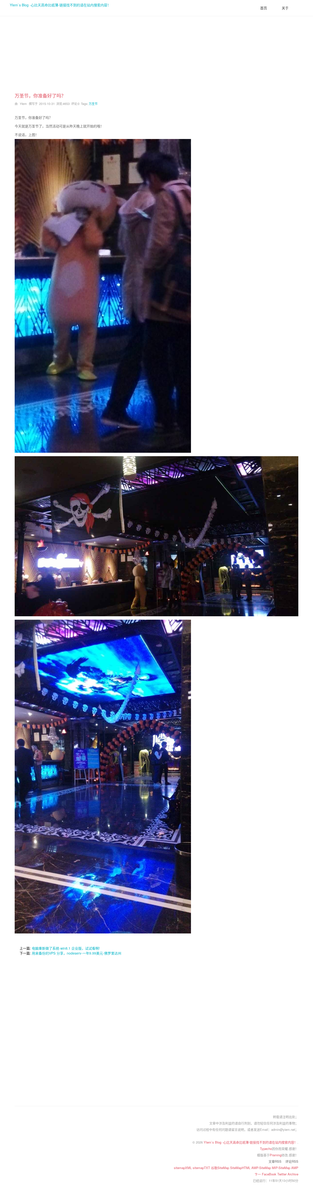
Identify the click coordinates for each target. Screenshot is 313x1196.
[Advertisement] (156, 58)
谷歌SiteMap (220, 1167)
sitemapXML (183, 1167)
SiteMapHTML (240, 1167)
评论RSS (291, 1161)
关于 (285, 7)
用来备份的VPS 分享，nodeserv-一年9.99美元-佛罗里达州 (76, 953)
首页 (263, 7)
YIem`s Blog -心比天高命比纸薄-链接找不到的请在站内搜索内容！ (60, 4)
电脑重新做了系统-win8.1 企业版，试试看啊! (66, 948)
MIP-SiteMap (281, 1167)
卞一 (258, 1174)
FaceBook (269, 1174)
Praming (275, 1155)
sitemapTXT (202, 1167)
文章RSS (274, 1161)
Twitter (282, 1174)
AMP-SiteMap (261, 1167)
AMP (294, 1167)
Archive (293, 1174)
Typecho (266, 1148)
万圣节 (93, 103)
